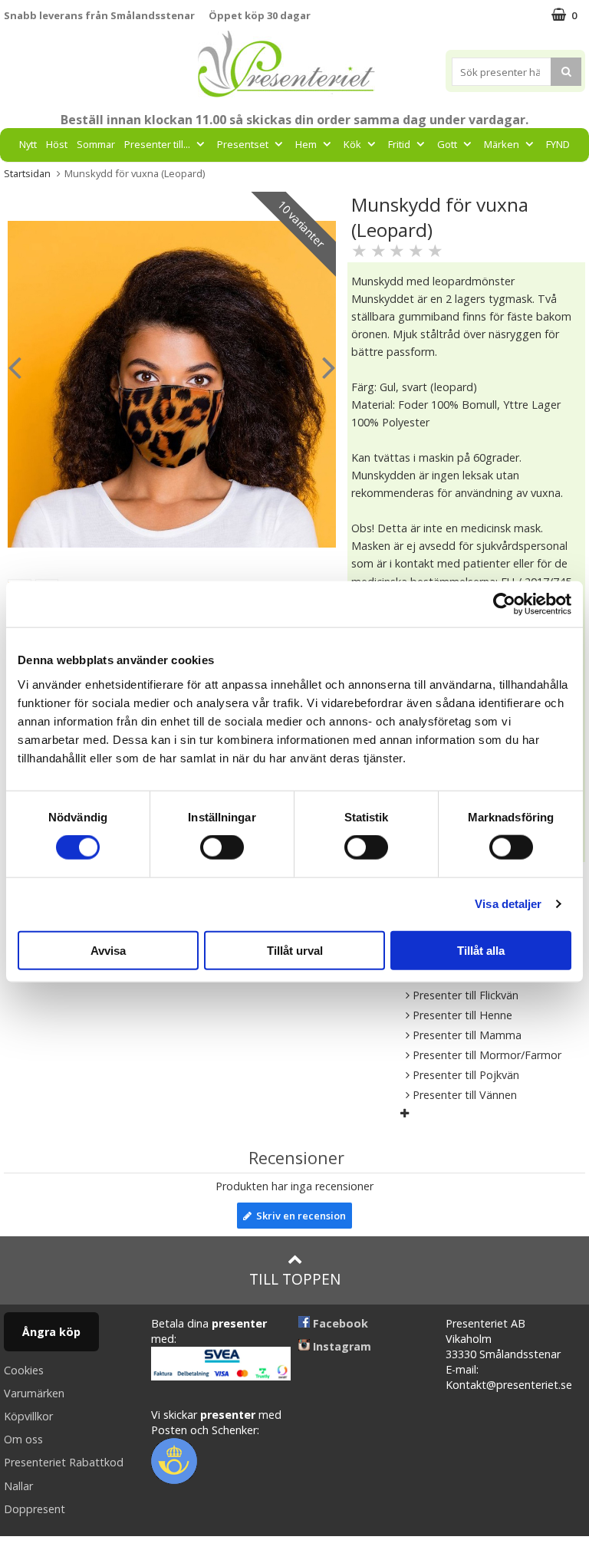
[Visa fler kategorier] (404, 1113)
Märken (501, 144)
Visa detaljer (508, 903)
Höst (56, 144)
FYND (558, 144)
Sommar (96, 144)
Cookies (24, 1370)
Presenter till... (157, 144)
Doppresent (34, 1509)
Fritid (399, 144)
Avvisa (108, 949)
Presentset (242, 144)
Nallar (18, 1486)
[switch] (222, 847)
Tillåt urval (295, 949)
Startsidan (27, 173)
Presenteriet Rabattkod (63, 1462)
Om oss (23, 1439)
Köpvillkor (28, 1416)
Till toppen (295, 1278)
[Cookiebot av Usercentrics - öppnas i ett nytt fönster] (504, 604)
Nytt (28, 144)
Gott (447, 144)
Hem (306, 144)
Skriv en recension (299, 1215)
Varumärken (34, 1393)
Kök (352, 144)
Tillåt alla (481, 949)
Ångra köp (51, 1331)
